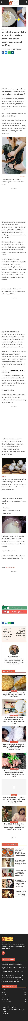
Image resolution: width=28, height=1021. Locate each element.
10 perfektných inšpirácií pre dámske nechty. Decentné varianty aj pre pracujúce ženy (20, 883)
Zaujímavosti (14, 742)
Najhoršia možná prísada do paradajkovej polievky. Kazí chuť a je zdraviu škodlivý (20, 852)
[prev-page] (12, 838)
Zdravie (6, 29)
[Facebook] (3, 953)
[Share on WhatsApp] (9, 52)
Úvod (3, 29)
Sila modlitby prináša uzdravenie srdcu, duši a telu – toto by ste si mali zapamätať (13, 980)
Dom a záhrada (14, 768)
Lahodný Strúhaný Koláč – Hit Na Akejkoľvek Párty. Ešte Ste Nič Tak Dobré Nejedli (14, 694)
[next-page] (15, 838)
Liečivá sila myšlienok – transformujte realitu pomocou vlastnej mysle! (13, 972)
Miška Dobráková (17, 49)
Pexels (22, 176)
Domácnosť (14, 715)
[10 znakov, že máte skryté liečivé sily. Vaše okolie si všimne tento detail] (8, 862)
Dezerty (14, 690)
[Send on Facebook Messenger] (6, 52)
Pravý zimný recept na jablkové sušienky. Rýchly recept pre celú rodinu (20, 634)
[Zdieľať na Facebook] (3, 52)
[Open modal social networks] (12, 52)
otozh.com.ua (10, 567)
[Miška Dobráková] (14, 650)
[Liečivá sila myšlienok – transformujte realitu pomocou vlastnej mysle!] (8, 873)
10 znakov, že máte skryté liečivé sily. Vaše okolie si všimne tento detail (14, 968)
